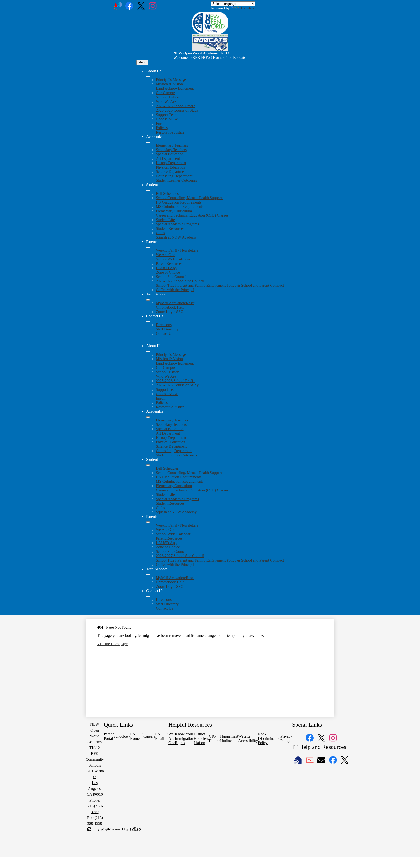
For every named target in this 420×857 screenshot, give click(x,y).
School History (167, 97)
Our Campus (165, 93)
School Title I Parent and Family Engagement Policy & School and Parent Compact (220, 285)
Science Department (171, 172)
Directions (164, 325)
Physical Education (170, 167)
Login (96, 830)
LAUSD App (166, 268)
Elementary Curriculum (174, 211)
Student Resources (170, 228)
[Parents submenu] (148, 247)
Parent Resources (169, 263)
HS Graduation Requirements (178, 202)
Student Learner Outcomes (176, 180)
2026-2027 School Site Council (180, 281)
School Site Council (171, 277)
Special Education (170, 154)
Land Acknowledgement (175, 88)
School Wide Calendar (173, 259)
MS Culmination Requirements (179, 207)
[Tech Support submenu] (148, 300)
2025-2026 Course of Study (177, 110)
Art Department (168, 158)
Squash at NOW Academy (176, 237)
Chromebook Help (170, 307)
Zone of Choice (168, 272)
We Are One (165, 255)
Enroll (160, 123)
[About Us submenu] (148, 76)
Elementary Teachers (172, 145)
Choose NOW (167, 119)
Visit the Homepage (112, 644)
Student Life (165, 220)
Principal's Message (171, 80)
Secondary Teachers (171, 150)
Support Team (166, 115)
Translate (247, 8)
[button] (148, 351)
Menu (142, 62)
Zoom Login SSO (170, 312)
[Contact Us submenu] (148, 321)
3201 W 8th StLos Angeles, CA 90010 (95, 782)
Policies (162, 128)
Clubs (160, 233)
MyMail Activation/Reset (175, 303)
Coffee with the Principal (175, 290)
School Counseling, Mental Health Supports (189, 198)
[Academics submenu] (148, 142)
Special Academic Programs (177, 224)
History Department (171, 163)
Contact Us (164, 333)
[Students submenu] (148, 190)
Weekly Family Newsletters (177, 250)
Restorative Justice (170, 132)
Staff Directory (167, 329)
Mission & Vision (169, 84)
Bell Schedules (167, 193)
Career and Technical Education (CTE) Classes (192, 215)
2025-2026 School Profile (175, 106)
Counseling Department (174, 176)
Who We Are (166, 101)
